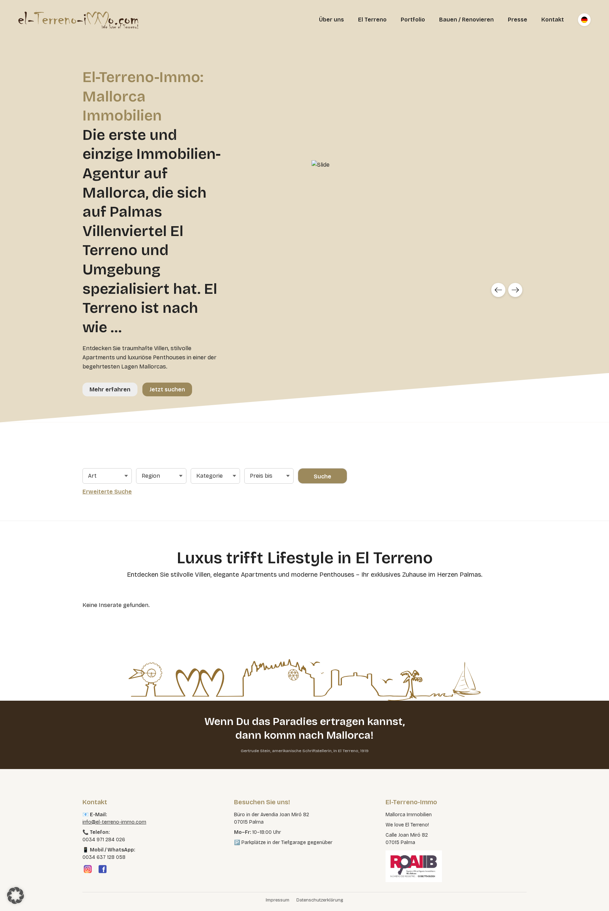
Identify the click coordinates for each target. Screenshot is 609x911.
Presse (517, 19)
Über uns (331, 19)
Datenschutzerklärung (319, 900)
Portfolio (413, 19)
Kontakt (552, 19)
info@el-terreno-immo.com (114, 822)
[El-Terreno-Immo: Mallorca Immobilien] (78, 20)
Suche (322, 476)
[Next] (515, 290)
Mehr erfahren (110, 389)
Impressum (277, 900)
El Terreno (372, 19)
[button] (15, 895)
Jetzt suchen (167, 389)
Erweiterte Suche (107, 491)
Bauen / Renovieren (466, 19)
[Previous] (498, 290)
